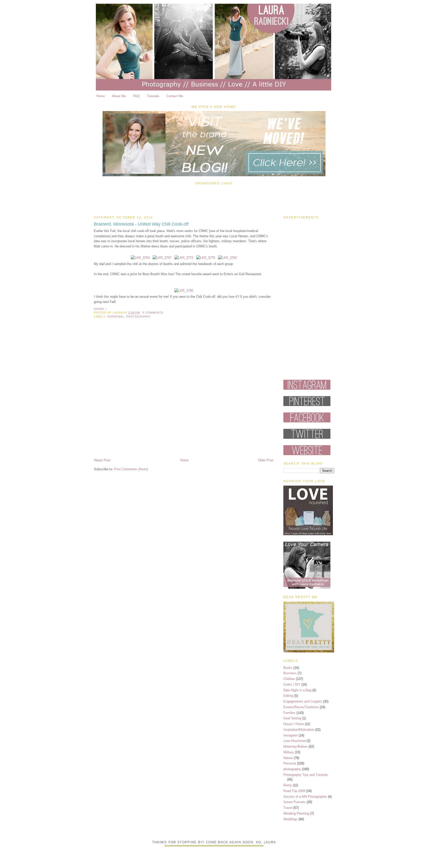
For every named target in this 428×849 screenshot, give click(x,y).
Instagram (290, 735)
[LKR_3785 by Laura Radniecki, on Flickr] (183, 291)
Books (288, 668)
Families (289, 713)
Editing (288, 696)
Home (100, 96)
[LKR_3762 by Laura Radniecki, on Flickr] (227, 258)
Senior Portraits (294, 802)
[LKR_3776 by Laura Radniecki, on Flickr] (205, 258)
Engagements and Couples (302, 701)
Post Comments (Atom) (131, 469)
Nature (288, 758)
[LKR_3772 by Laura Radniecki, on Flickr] (183, 258)
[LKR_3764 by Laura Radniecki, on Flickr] (140, 258)
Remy (287, 785)
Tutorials (153, 96)
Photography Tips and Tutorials (305, 775)
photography (138, 316)
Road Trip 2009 (294, 791)
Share (99, 308)
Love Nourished (294, 741)
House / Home (293, 724)
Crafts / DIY (291, 684)
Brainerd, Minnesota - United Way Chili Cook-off (141, 224)
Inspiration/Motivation (298, 730)
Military (288, 752)
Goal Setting (292, 718)
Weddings (290, 819)
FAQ (136, 96)
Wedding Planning (296, 813)
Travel (287, 808)
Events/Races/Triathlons (301, 707)
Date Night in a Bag (297, 690)
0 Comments (152, 312)
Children (289, 679)
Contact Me (174, 96)
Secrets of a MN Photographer (305, 796)
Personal (115, 316)
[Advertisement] (214, 199)
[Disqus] (183, 392)
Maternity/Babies (295, 746)
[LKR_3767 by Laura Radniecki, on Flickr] (162, 258)
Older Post (265, 460)
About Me (119, 96)
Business (290, 673)
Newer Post (102, 460)
